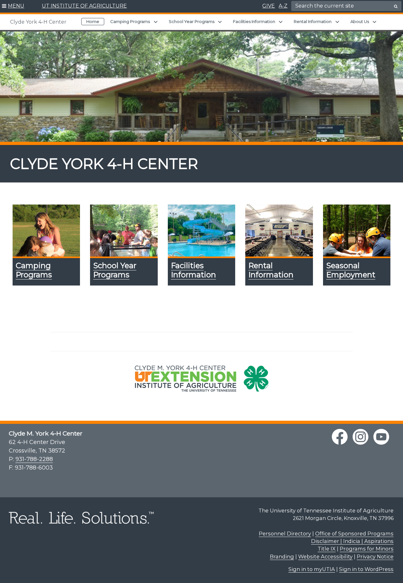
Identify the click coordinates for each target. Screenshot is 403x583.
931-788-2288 (34, 459)
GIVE (268, 6)
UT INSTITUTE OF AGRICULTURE (84, 6)
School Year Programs (191, 21)
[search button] (395, 6)
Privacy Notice (375, 556)
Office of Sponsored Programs (354, 533)
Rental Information (313, 21)
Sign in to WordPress (366, 569)
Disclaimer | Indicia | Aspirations (352, 541)
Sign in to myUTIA (311, 569)
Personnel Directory (285, 533)
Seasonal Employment (350, 270)
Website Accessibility (325, 556)
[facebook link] (340, 437)
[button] (13, 6)
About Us (359, 21)
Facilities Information (254, 21)
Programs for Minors (367, 548)
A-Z (283, 6)
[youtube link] (381, 437)
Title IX (327, 548)
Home (92, 21)
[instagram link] (360, 437)
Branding (282, 556)
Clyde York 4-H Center (38, 22)
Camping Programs (130, 21)
